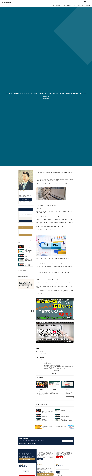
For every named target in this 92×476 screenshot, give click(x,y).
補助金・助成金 (46, 96)
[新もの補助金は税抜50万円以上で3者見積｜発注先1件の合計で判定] (38, 416)
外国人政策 (29, 443)
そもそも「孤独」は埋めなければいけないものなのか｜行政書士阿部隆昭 (27, 291)
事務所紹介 (53, 5)
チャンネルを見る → (25, 234)
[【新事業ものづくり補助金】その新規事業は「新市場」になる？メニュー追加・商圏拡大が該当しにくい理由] (38, 411)
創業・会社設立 (34, 443)
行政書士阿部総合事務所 (6, 2)
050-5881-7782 (86, 1)
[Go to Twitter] (55, 373)
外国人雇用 (25, 443)
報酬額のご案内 (69, 5)
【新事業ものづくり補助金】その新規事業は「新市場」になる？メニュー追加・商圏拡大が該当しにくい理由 (42, 393)
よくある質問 (78, 5)
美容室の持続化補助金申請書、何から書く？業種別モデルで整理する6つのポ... (28, 251)
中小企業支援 (63, 5)
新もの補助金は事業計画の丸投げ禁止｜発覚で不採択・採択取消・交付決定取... (28, 265)
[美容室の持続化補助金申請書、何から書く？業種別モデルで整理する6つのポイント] (54, 386)
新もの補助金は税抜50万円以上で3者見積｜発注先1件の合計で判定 (28, 256)
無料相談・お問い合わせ (25, 199)
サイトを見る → (40, 459)
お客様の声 (83, 5)
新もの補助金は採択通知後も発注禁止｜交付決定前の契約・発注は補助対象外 (28, 260)
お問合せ (74, 5)
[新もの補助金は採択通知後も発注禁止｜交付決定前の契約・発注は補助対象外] (57, 416)
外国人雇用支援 (58, 5)
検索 (57, 471)
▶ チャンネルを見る (59, 457)
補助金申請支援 (88, 5)
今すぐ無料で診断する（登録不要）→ (45, 474)
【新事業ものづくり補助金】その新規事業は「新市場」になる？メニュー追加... (28, 247)
